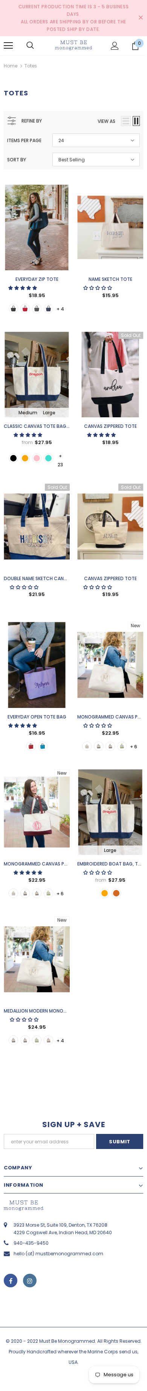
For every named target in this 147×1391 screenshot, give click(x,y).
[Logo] (73, 45)
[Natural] (87, 746)
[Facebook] (10, 1280)
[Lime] (122, 746)
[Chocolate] (110, 746)
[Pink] (36, 458)
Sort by (16, 159)
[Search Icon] (30, 45)
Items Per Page (24, 140)
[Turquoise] (48, 458)
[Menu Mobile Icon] (8, 45)
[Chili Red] (25, 308)
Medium (27, 412)
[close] (140, 18)
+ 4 (60, 309)
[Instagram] (30, 1280)
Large (49, 412)
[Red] (31, 746)
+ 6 (133, 746)
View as (106, 121)
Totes (30, 66)
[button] (23, 288)
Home (10, 66)
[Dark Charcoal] (36, 308)
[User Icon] (115, 46)
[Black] (13, 308)
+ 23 (60, 456)
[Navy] (48, 308)
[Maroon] (48, 1040)
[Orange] (25, 458)
